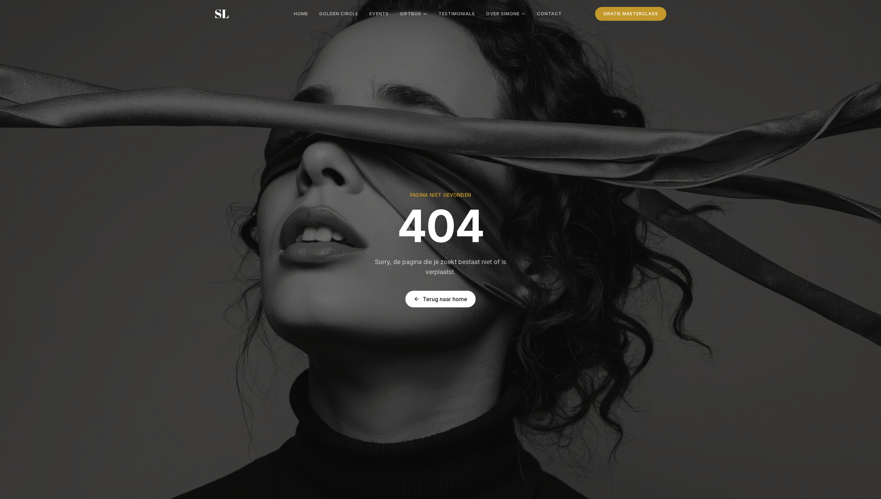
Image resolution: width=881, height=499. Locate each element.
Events (378, 13)
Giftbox (410, 13)
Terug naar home (445, 299)
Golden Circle (339, 13)
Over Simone (502, 13)
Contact (549, 13)
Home (301, 13)
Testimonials (457, 13)
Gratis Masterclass (630, 13)
